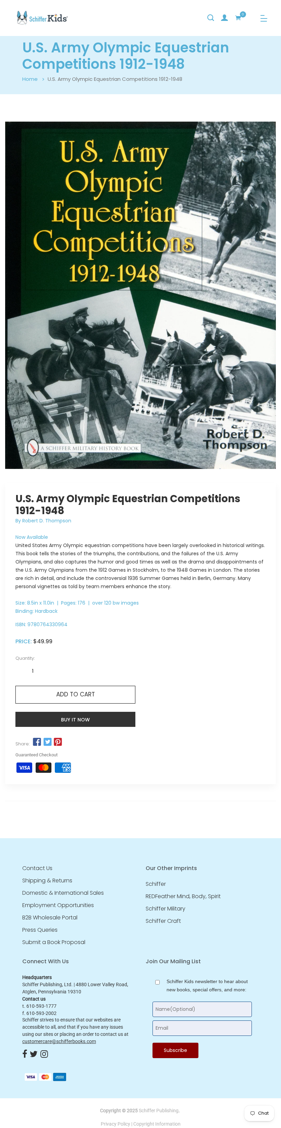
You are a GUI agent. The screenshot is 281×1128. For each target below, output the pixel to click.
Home (30, 79)
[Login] (224, 18)
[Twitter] (34, 1054)
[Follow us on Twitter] (47, 742)
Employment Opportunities (58, 905)
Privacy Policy (115, 1124)
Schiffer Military (165, 909)
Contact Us (37, 868)
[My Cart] (238, 18)
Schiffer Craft (163, 921)
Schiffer (156, 884)
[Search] (210, 18)
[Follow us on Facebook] (37, 742)
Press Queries (40, 930)
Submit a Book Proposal (53, 942)
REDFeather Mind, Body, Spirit (183, 896)
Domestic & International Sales (63, 893)
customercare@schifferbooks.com (59, 1041)
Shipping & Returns (47, 880)
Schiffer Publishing (159, 1110)
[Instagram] (44, 1054)
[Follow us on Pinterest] (57, 742)
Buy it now (75, 719)
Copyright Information (157, 1124)
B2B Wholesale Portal (49, 917)
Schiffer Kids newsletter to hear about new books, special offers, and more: (207, 985)
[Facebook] (24, 1054)
